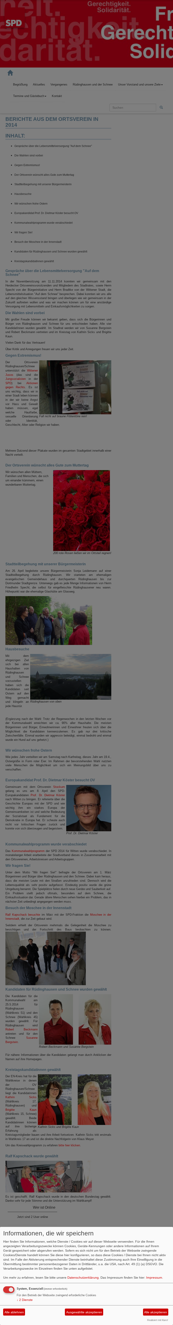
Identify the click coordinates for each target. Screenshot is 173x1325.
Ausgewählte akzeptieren (84, 1312)
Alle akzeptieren (155, 1312)
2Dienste (25, 1300)
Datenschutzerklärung (83, 1277)
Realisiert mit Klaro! (157, 1320)
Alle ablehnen (14, 1312)
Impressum (154, 1277)
